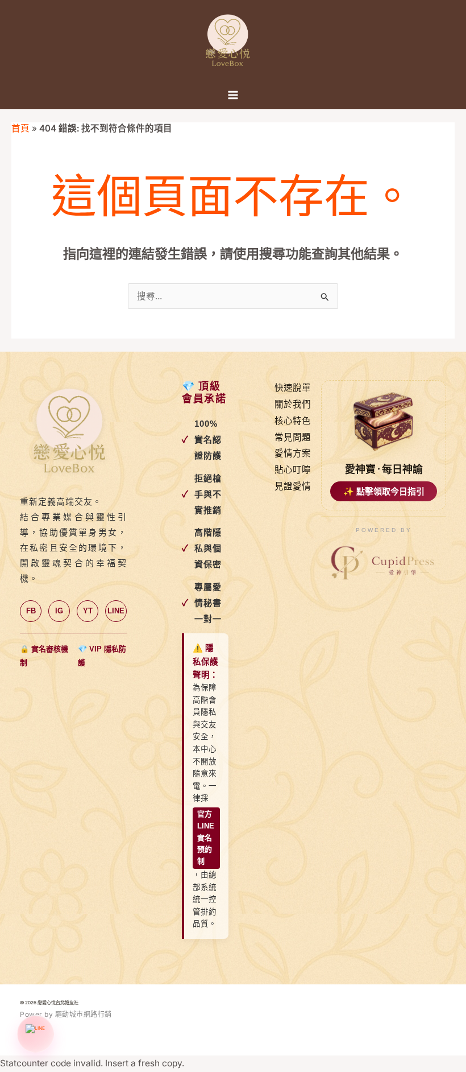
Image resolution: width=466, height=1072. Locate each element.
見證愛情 (292, 486)
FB (31, 611)
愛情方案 (292, 453)
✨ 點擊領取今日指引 (384, 491)
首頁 (20, 128)
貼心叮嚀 (292, 469)
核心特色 (292, 420)
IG (59, 611)
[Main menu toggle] (233, 95)
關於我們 (292, 404)
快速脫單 (292, 387)
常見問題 (292, 437)
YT (88, 611)
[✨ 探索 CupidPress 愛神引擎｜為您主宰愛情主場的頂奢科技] (383, 563)
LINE (115, 611)
